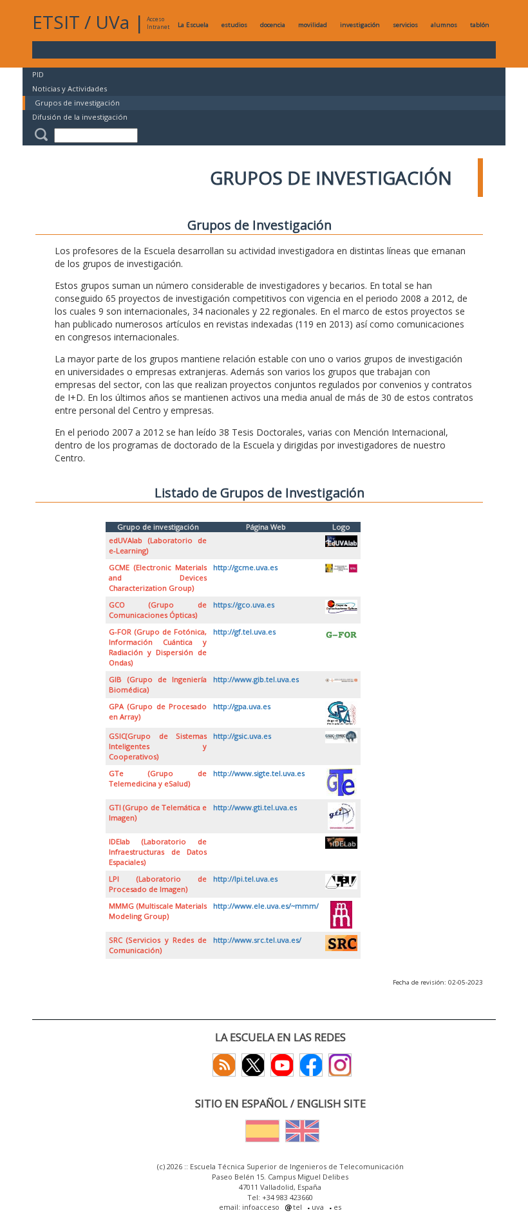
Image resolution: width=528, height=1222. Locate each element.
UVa (112, 22)
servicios (405, 25)
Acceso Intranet (158, 22)
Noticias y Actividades (69, 88)
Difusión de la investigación (79, 117)
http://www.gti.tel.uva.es (255, 807)
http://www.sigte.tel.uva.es (259, 773)
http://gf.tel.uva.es (244, 631)
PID (38, 74)
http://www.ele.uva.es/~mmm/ (266, 906)
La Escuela (193, 25)
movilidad (312, 25)
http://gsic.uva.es (242, 736)
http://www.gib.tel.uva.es (256, 679)
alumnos (444, 25)
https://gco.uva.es (243, 604)
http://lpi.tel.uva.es (245, 879)
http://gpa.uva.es (241, 706)
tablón (479, 25)
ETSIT (56, 22)
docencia (272, 25)
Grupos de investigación (77, 102)
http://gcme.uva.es (245, 567)
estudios (234, 25)
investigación (360, 25)
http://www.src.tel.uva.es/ (257, 940)
